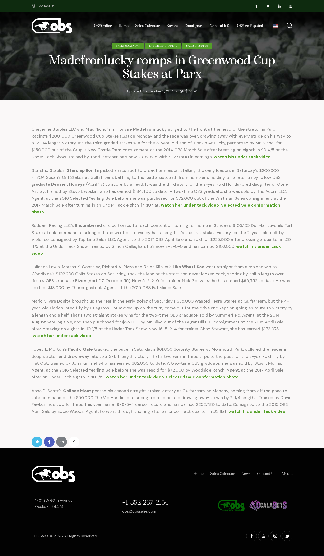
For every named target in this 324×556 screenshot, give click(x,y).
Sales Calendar (128, 46)
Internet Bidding (163, 46)
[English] (275, 27)
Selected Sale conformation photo (202, 377)
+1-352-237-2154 (145, 502)
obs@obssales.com (139, 511)
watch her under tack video (190, 205)
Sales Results (197, 46)
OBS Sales (40, 535)
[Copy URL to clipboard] (195, 91)
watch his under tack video (242, 157)
